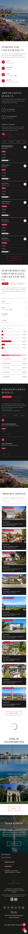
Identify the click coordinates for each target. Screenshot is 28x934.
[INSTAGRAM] (8, 907)
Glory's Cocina (5, 183)
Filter (7, 501)
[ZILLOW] (23, 907)
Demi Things (4, 238)
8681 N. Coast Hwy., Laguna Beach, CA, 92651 (10, 445)
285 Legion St (5, 148)
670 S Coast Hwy (5, 239)
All (4, 134)
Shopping (17, 134)
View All (14, 808)
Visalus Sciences (5, 165)
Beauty (5, 137)
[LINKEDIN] (12, 907)
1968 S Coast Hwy (6, 185)
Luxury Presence (14, 917)
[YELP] (19, 907)
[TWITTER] (15, 907)
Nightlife (11, 137)
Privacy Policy (20, 925)
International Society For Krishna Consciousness (7, 146)
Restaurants (10, 134)
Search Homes (14, 713)
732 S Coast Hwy (5, 221)
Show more (14, 258)
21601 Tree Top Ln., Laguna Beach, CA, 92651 (10, 425)
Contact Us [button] (14, 843)
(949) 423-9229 (8, 866)
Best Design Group (6, 201)
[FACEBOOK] (4, 907)
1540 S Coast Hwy (6, 203)
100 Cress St (4, 166)
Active (24, 134)
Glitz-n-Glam (5, 219)
